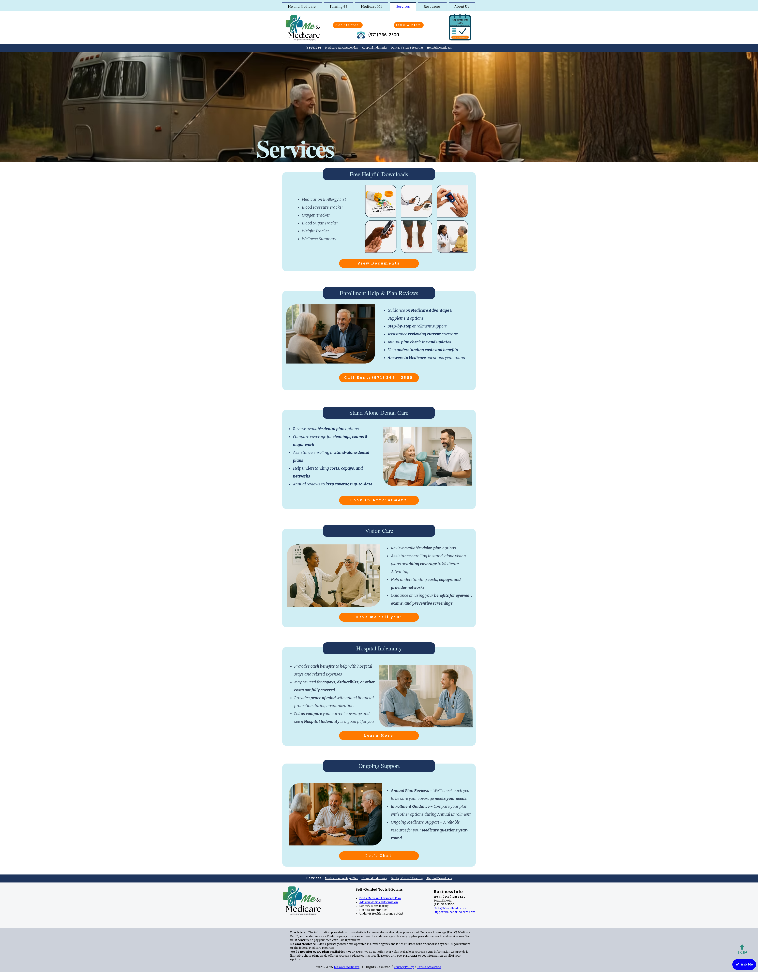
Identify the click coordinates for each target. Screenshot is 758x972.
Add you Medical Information (378, 902)
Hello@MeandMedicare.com (452, 908)
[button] (449, 896)
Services (313, 878)
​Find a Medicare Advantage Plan (380, 898)
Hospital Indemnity (374, 47)
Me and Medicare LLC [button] (306, 944)
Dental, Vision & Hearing (407, 47)
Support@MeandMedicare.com (454, 912)
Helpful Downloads (439, 47)
